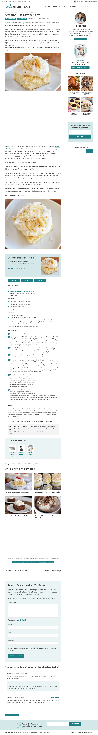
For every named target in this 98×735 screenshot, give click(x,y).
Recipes (56, 6)
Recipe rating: (13, 620)
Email (10, 632)
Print (14, 280)
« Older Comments (28, 709)
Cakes (22, 12)
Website (11, 640)
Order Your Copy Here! (79, 67)
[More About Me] (80, 50)
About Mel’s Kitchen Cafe (18, 1)
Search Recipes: (80, 147)
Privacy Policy (51, 732)
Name (10, 625)
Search (89, 151)
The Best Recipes (69, 6)
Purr (91, 732)
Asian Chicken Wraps (53, 570)
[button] (8, 268)
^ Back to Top (9, 732)
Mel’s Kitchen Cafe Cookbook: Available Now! (87, 1)
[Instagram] (4, 1)
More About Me (80, 39)
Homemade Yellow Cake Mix (16, 570)
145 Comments (22, 18)
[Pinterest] (7, 1)
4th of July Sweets (18, 562)
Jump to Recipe (11, 18)
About (48, 6)
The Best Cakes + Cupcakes (45, 562)
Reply (26, 673)
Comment (12, 603)
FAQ (29, 1)
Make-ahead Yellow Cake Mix (19, 291)
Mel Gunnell (34, 18)
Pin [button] (27, 280)
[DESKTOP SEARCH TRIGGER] (92, 6)
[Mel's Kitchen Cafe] (18, 6)
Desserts (16, 12)
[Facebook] (2, 1)
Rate (40, 280)
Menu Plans (84, 6)
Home (10, 1)
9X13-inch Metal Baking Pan (12, 454)
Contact (25, 1)
